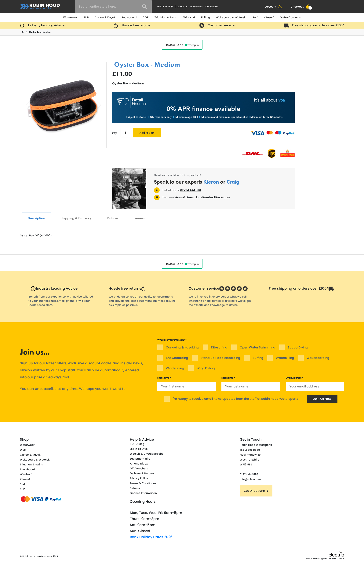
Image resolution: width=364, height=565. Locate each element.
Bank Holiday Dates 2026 (151, 537)
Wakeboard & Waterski (231, 17)
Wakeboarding (318, 358)
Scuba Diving (298, 347)
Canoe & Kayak (105, 17)
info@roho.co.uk (250, 479)
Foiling (205, 17)
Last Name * (228, 377)
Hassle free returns (136, 25)
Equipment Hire (140, 459)
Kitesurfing (219, 347)
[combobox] (113, 6)
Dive (23, 450)
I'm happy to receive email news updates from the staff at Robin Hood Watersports (235, 399)
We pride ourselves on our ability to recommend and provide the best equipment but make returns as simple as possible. (142, 301)
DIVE (145, 17)
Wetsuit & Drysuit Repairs (146, 454)
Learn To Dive (139, 449)
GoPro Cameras (290, 17)
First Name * (164, 377)
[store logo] (40, 7)
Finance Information (143, 493)
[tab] (36, 219)
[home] (23, 32)
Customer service (221, 25)
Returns (135, 488)
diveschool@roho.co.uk (215, 197)
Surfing (258, 358)
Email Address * (294, 377)
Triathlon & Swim (166, 17)
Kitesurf (269, 17)
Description (36, 216)
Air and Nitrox (139, 463)
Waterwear (70, 17)
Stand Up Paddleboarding (220, 358)
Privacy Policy (139, 478)
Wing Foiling (206, 368)
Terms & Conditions (143, 483)
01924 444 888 (190, 190)
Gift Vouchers (139, 468)
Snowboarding (177, 358)
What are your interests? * (172, 339)
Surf (255, 17)
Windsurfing (175, 368)
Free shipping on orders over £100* (318, 25)
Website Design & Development (325, 558)
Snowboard (129, 17)
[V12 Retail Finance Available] (203, 107)
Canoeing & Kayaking (182, 347)
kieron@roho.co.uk (186, 197)
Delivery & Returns (142, 473)
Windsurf (189, 17)
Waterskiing (285, 358)
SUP (86, 17)
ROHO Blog (196, 6)
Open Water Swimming (257, 347)
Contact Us (212, 6)
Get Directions (254, 491)
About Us (182, 6)
